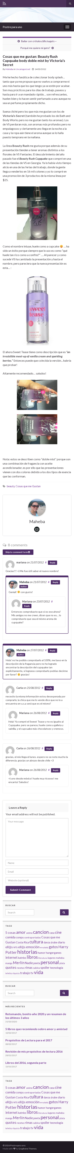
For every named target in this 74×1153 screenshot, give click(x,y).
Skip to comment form (16, 552)
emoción (33, 947)
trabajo (25, 973)
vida (38, 972)
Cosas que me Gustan (28, 486)
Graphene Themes (27, 1148)
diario (61, 942)
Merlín (18, 963)
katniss (22, 957)
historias (27, 952)
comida (10, 937)
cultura (36, 941)
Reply (52, 562)
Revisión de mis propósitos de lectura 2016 (34, 1051)
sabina (36, 967)
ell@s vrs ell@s (15, 947)
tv (32, 973)
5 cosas (10, 932)
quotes (10, 967)
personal (50, 962)
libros (32, 957)
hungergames (53, 952)
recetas (20, 967)
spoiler (45, 967)
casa (51, 932)
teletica (8, 973)
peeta (36, 963)
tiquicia (16, 973)
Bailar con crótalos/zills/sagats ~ (39, 41)
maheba (60, 957)
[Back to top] (65, 1145)
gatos (53, 947)
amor (21, 932)
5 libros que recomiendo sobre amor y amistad (36, 1029)
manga (8, 963)
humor (41, 952)
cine (58, 932)
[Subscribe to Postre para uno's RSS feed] (4, 3)
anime (29, 932)
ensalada (44, 947)
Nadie (29, 963)
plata (62, 963)
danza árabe (50, 942)
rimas (29, 967)
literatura (42, 958)
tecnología (56, 967)
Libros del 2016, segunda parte (25, 1062)
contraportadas (32, 937)
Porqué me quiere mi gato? (35, 47)
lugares (51, 957)
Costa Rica (22, 942)
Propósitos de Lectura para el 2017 (28, 1040)
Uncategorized (23, 69)
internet (11, 957)
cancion (41, 932)
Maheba (9, 69)
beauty (11, 486)
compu (20, 937)
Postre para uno (12, 27)
